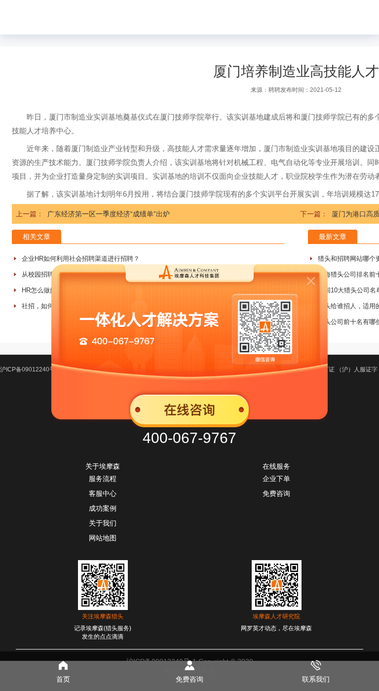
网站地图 (102, 538)
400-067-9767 (189, 438)
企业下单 (276, 479)
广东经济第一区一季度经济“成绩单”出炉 (108, 214)
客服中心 (102, 493)
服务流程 (102, 479)
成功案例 (102, 508)
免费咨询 (276, 493)
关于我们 (102, 523)
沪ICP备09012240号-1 (30, 369)
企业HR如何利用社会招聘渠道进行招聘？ (81, 258)
